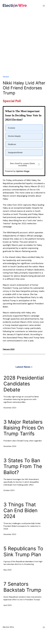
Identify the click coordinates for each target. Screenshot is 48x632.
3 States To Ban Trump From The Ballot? (22, 466)
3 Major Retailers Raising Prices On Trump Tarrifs (23, 428)
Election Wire (8, 627)
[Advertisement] (24, 46)
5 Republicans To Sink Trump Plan (23, 551)
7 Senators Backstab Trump (22, 587)
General (6, 77)
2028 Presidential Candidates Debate (23, 384)
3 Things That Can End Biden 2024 (20, 510)
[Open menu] (43, 5)
